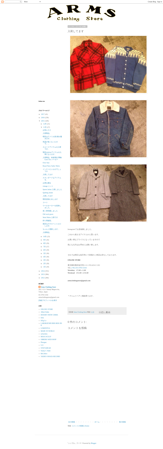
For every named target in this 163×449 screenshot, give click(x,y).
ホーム (97, 422)
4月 (44, 257)
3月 (44, 260)
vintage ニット (48, 186)
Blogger (93, 443)
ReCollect (44, 354)
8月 (44, 243)
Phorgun (43, 342)
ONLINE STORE (47, 309)
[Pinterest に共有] (109, 312)
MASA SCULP (46, 337)
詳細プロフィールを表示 (48, 300)
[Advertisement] (97, 401)
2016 (43, 117)
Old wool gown (48, 214)
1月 (44, 267)
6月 (44, 250)
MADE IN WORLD (47, 331)
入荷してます (48, 174)
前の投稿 (122, 422)
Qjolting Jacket (48, 193)
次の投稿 (71, 422)
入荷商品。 (47, 133)
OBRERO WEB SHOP (48, 339)
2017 (43, 114)
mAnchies (44, 334)
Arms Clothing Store (48, 287)
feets (42, 318)
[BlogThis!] (102, 312)
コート (45, 202)
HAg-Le (43, 320)
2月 (44, 263)
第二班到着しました (50, 211)
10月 (45, 236)
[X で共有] (104, 312)
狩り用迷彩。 (48, 221)
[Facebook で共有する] (107, 312)
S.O (42, 345)
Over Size (46, 163)
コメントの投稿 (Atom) (80, 426)
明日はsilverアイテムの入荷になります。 (52, 153)
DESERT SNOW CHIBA (49, 315)
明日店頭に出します (50, 199)
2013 (43, 274)
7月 (44, 247)
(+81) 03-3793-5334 (79, 268)
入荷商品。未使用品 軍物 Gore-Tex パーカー (52, 158)
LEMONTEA (45, 328)
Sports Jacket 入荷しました (52, 189)
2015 (43, 121)
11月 (45, 127)
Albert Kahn (45, 312)
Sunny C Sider (46, 351)
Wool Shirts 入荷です (50, 217)
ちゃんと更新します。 (51, 229)
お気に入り (47, 130)
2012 (43, 278)
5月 (44, 253)
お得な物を (47, 183)
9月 (44, 240)
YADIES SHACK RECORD (50, 356)
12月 (45, 124)
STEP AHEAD (46, 348)
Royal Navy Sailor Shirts (51, 166)
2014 (43, 271)
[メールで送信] (100, 312)
